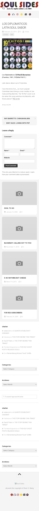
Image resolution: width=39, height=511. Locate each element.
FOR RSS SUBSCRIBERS (13, 313)
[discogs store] (30, 14)
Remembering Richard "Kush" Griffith (19, 353)
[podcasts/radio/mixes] (13, 14)
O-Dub (27, 32)
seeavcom (7, 331)
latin (12, 34)
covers (5, 34)
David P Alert (8, 341)
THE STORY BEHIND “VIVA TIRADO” (23, 337)
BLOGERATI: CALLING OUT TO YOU (17, 243)
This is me (16, 99)
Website (7, 158)
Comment (8, 136)
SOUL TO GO (9, 208)
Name (6, 150)
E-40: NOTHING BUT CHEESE (15, 278)
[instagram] (17, 14)
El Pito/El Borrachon (23, 75)
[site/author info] (9, 14)
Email (22, 150)
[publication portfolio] (26, 14)
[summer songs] (22, 14)
